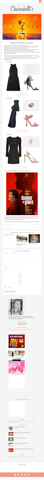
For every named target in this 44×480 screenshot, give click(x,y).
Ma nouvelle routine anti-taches (19, 427)
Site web (5, 270)
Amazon (16, 330)
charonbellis (12, 224)
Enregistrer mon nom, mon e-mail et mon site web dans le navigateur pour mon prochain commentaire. (20, 278)
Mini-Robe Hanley (22, 165)
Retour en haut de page (36, 478)
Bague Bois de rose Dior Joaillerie (22, 167)
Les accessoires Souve (9, 234)
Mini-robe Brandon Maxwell (22, 93)
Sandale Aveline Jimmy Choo (22, 95)
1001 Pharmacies (21, 329)
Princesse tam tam (11, 330)
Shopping (22, 41)
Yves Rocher (16, 329)
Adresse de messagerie (6, 267)
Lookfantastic (26, 329)
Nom (5, 264)
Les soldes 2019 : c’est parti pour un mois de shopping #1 (21, 244)
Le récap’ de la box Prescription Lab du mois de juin (22, 432)
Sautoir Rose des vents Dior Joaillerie (22, 94)
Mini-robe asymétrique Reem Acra (22, 129)
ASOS (33, 329)
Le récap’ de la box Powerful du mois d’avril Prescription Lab (23, 448)
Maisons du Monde (20, 330)
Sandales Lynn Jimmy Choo (22, 168)
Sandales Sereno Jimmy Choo (22, 132)
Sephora (13, 329)
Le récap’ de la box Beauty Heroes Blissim (20, 443)
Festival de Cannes (32, 45)
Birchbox (10, 329)
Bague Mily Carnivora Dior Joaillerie (21, 130)
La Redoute (30, 329)
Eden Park (25, 330)
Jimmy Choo (33, 56)
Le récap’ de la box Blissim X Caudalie (20, 437)
